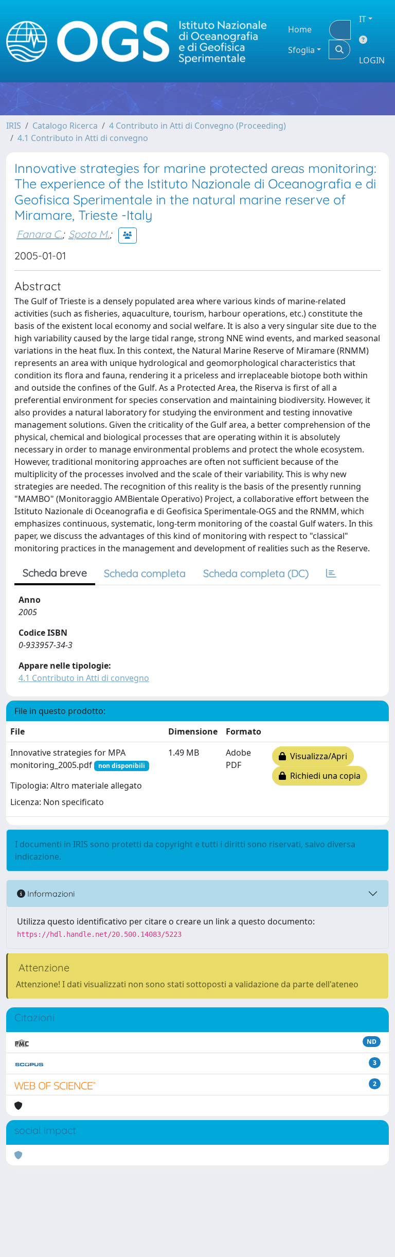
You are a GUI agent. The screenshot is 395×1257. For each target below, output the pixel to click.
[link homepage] (141, 41)
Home (300, 29)
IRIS (13, 125)
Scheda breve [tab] (55, 572)
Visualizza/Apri (316, 756)
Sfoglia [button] (301, 50)
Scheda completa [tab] (145, 573)
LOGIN (372, 60)
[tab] (331, 573)
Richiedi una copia (323, 775)
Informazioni (50, 893)
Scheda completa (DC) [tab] (256, 573)
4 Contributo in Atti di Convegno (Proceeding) (197, 125)
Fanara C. (39, 234)
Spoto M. (89, 234)
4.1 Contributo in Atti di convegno (82, 138)
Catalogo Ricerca (65, 125)
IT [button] (362, 19)
